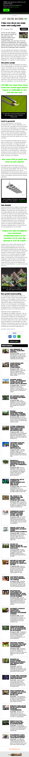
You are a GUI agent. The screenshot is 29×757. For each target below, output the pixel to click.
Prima (6, 10)
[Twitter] (14, 336)
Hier (16, 264)
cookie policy (16, 7)
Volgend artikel (14, 341)
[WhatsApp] (18, 336)
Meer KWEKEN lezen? (14, 749)
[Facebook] (10, 336)
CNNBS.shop (22, 201)
